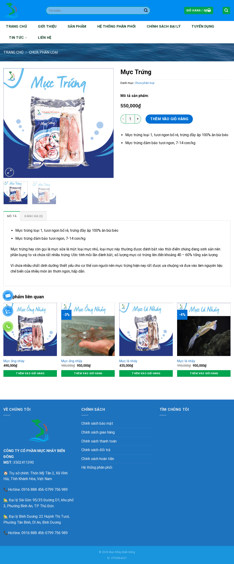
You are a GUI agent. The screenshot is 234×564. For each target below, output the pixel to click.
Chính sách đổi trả (95, 450)
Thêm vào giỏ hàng (169, 119)
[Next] (105, 123)
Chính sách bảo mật (97, 423)
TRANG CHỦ (16, 26)
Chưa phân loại (43, 52)
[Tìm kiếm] (226, 10)
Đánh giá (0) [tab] (33, 216)
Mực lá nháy (128, 361)
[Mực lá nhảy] (204, 329)
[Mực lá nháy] (146, 329)
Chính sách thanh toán (99, 441)
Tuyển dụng (202, 26)
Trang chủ (13, 52)
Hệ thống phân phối (116, 26)
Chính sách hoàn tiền (97, 459)
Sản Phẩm (77, 26)
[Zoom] (9, 172)
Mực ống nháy (13, 361)
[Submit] (146, 10)
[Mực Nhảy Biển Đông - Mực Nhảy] (21, 10)
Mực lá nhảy (186, 361)
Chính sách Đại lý (164, 26)
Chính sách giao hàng (98, 432)
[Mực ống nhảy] (88, 329)
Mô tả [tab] (11, 216)
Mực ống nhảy (71, 361)
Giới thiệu (47, 26)
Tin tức (16, 38)
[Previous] (11, 123)
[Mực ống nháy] (30, 329)
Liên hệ (44, 38)
